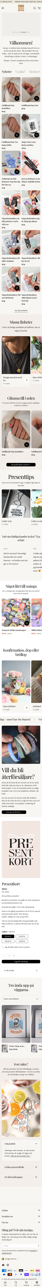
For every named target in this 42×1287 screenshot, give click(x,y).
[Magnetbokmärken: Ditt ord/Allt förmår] (11, 279)
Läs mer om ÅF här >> (14, 812)
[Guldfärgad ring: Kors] (30, 89)
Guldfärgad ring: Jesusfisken (12, 451)
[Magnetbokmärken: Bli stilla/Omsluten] (11, 242)
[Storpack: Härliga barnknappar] (16, 612)
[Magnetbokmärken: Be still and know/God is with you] (11, 202)
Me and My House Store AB (17, 1279)
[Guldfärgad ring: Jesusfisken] (11, 89)
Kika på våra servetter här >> (21, 1156)
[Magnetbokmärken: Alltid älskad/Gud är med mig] (30, 279)
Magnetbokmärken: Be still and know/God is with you (10, 221)
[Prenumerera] (38, 1245)
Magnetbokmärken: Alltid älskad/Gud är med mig (29, 298)
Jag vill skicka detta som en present (17, 947)
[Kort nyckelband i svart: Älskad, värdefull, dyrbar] (30, 163)
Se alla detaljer (9, 970)
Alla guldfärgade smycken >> (21, 465)
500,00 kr (8, 941)
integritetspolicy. (7, 1253)
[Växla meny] (2, 8)
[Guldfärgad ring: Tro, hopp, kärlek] (11, 126)
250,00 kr (22, 936)
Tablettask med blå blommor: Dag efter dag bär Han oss (11, 182)
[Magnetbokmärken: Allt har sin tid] (30, 242)
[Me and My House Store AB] (21, 1108)
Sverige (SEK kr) (10, 1259)
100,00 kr (8, 936)
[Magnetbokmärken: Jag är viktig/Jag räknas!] (30, 202)
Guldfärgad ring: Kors (29, 105)
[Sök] (34, 8)
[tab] (7, 72)
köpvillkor (33, 1250)
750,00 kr (22, 941)
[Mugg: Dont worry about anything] (30, 126)
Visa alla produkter (21, 310)
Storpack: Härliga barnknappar (14, 630)
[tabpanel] (21, 191)
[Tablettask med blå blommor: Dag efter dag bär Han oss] (11, 163)
